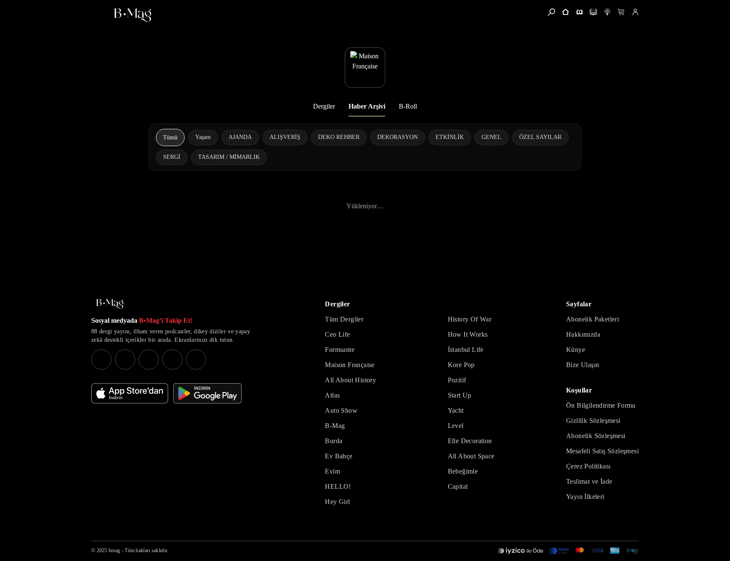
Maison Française (349, 364)
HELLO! (338, 486)
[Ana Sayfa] (109, 304)
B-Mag (335, 425)
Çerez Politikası (588, 466)
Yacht (456, 410)
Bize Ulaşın (582, 364)
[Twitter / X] (149, 359)
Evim (332, 471)
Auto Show (341, 410)
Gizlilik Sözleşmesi (593, 420)
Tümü (170, 137)
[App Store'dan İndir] (129, 393)
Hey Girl (337, 501)
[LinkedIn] (172, 359)
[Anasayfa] (565, 12)
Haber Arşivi (367, 106)
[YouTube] (125, 359)
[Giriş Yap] (635, 12)
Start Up (459, 395)
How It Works (468, 334)
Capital (458, 486)
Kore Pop (461, 364)
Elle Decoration (470, 440)
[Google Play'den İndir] (207, 393)
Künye (575, 349)
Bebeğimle (463, 471)
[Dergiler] (579, 12)
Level (456, 425)
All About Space (471, 456)
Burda (333, 440)
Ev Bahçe (338, 456)
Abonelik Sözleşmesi (596, 435)
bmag (114, 550)
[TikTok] (196, 359)
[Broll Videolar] (607, 12)
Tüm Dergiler (344, 319)
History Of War (470, 319)
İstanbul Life (466, 349)
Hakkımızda (583, 334)
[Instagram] (101, 359)
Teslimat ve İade (589, 481)
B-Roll (408, 106)
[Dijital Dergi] (593, 12)
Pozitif (457, 380)
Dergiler (324, 106)
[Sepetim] (621, 12)
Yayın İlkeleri (585, 496)
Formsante (339, 349)
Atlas (332, 395)
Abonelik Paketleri (592, 319)
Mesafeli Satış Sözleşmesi (602, 451)
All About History (350, 380)
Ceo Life (337, 334)
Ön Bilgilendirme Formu (601, 405)
